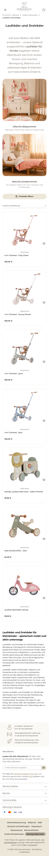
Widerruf (32, 822)
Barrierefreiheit (31, 830)
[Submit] (43, 768)
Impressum (36, 826)
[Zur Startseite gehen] (24, 6)
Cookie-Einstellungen (14, 834)
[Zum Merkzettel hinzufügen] (43, 243)
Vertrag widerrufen (35, 834)
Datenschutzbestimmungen (26, 774)
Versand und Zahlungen (18, 826)
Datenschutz (16, 830)
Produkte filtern (26, 196)
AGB (31, 776)
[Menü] (5, 9)
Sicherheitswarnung (16, 822)
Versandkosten (10, 842)
